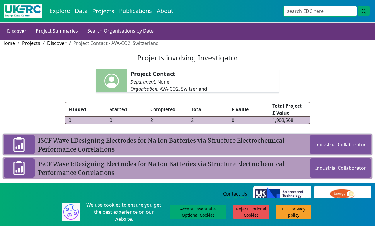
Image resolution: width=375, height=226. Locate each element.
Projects (103, 11)
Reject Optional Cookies (251, 212)
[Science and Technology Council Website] (282, 194)
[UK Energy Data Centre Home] (23, 11)
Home (8, 43)
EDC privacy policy (293, 212)
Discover (16, 31)
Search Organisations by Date (120, 31)
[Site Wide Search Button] (364, 11)
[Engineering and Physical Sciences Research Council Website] (342, 194)
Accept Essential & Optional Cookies (198, 212)
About (165, 11)
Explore (60, 11)
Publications (135, 11)
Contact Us (235, 194)
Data (81, 11)
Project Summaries (57, 31)
